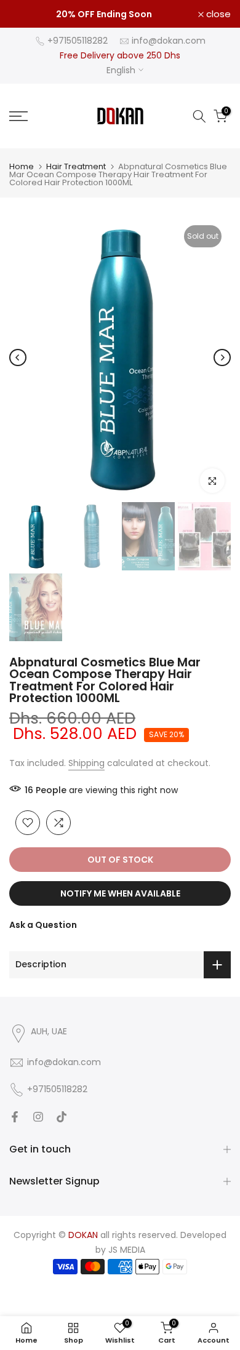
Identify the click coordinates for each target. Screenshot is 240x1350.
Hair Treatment (76, 166)
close (217, 13)
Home (21, 166)
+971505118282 (77, 40)
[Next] (222, 357)
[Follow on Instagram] (38, 1116)
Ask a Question (43, 925)
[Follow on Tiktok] (61, 1116)
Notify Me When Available (120, 893)
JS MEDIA (126, 1250)
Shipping (86, 763)
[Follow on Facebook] (14, 1116)
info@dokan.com (169, 40)
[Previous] (17, 357)
